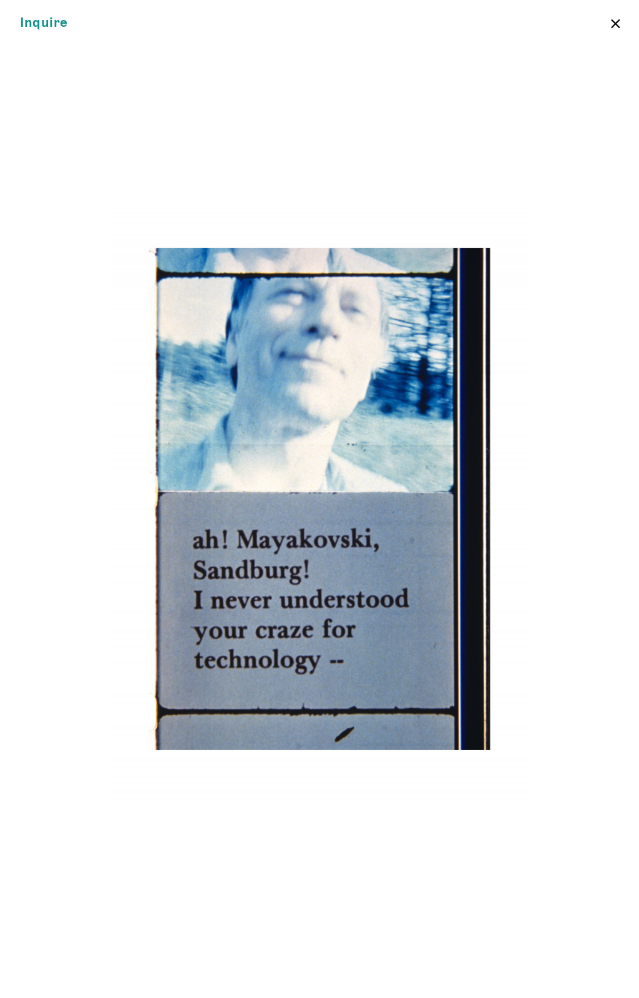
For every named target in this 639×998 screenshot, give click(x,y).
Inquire (44, 22)
